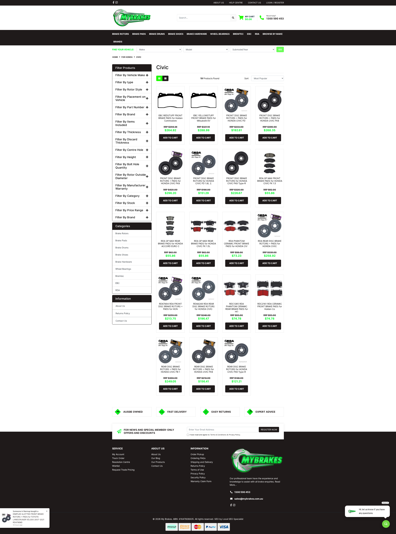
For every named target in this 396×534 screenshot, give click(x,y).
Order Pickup (197, 454)
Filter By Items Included (125, 123)
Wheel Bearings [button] (220, 34)
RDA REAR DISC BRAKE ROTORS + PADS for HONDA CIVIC (269, 243)
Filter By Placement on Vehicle (130, 98)
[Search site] (233, 17)
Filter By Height (125, 157)
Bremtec (119, 276)
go (280, 49)
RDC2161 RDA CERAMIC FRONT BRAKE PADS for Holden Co (269, 306)
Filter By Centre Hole (129, 149)
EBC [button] (249, 34)
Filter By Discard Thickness (126, 141)
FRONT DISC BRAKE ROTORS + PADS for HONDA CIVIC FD (236, 118)
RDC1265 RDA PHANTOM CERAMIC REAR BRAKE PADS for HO (236, 307)
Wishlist (116, 466)
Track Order (118, 458)
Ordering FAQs (198, 458)
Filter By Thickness (128, 132)
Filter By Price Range (129, 210)
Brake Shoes (121, 254)
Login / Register (275, 2)
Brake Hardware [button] (197, 34)
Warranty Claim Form (201, 481)
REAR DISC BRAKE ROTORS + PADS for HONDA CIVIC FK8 (203, 369)
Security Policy (198, 477)
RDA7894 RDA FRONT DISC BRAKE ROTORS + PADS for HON (170, 306)
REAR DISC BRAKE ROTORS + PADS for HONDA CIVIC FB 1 (170, 369)
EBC (117, 283)
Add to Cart (170, 137)
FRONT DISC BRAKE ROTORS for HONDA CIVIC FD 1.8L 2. (203, 181)
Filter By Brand (125, 114)
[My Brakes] (132, 17)
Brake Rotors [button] (120, 34)
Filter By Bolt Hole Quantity (127, 166)
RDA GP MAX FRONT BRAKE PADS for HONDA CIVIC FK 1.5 (269, 181)
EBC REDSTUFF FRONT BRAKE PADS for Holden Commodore (170, 118)
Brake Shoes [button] (175, 34)
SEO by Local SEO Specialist (228, 519)
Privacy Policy (234, 435)
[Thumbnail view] (159, 78)
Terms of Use (197, 469)
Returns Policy (123, 313)
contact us (254, 2)
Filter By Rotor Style (128, 89)
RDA (117, 290)
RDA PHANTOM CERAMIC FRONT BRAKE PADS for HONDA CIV (236, 243)
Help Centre (236, 2)
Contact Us (121, 320)
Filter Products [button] (125, 67)
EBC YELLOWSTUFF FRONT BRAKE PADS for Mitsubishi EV (203, 118)
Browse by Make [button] (273, 34)
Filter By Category (127, 195)
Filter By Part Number (129, 107)
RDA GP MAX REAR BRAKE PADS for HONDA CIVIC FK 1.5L (203, 243)
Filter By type (124, 82)
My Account (118, 454)
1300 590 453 (275, 18)
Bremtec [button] (238, 34)
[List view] (165, 78)
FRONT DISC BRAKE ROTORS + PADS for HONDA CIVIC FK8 (269, 118)
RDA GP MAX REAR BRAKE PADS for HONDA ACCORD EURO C (170, 243)
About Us (218, 2)
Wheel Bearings (123, 269)
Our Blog (155, 458)
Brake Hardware (123, 261)
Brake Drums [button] (157, 34)
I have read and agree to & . (215, 435)
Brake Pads (121, 240)
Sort (246, 78)
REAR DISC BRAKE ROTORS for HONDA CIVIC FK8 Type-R (236, 369)
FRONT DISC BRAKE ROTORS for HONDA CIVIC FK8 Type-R (236, 181)
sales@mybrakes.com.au (248, 498)
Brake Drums (121, 247)
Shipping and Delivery (202, 462)
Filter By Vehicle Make (130, 75)
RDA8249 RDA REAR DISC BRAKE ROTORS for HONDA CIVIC (203, 306)
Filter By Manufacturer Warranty (130, 187)
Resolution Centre (121, 462)
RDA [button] (257, 34)
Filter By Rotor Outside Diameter (130, 176)
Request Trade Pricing (123, 469)
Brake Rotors (121, 233)
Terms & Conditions (218, 435)
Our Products (158, 462)
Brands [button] (117, 41)
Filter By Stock (125, 203)
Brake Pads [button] (139, 34)
